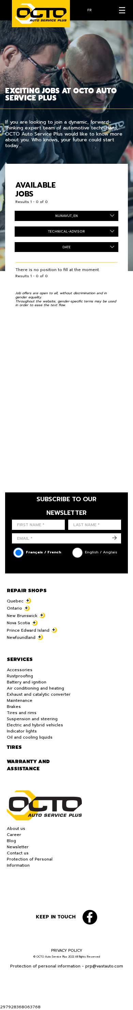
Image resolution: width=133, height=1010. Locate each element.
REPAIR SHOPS (27, 590)
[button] (10, 1000)
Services (20, 659)
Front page (44, 805)
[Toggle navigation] (122, 10)
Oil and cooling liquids (30, 737)
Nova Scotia (18, 623)
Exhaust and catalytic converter (39, 694)
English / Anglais (101, 552)
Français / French (43, 552)
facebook (90, 917)
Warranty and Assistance (28, 765)
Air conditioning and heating (35, 688)
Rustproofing (20, 676)
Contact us (18, 853)
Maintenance (19, 700)
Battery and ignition (26, 682)
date (66, 247)
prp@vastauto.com (104, 966)
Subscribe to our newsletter (66, 506)
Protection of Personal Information (30, 862)
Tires (14, 747)
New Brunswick (22, 616)
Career (14, 835)
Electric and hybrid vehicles (35, 725)
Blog (11, 841)
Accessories (19, 670)
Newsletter (18, 847)
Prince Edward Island (28, 630)
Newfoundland (21, 637)
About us (16, 828)
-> (114, 538)
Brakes (14, 707)
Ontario (14, 608)
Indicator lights (22, 731)
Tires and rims (21, 713)
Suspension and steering (32, 719)
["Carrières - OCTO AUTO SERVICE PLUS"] (40, 13)
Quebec (15, 601)
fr (89, 10)
